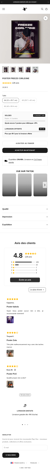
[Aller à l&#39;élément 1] (5, 69)
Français (33, 463)
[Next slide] (45, 185)
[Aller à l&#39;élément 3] (20, 69)
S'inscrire (11, 455)
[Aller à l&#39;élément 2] (13, 69)
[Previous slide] (5, 185)
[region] (25, 412)
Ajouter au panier (25, 143)
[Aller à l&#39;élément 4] (28, 69)
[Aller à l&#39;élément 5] (35, 70)
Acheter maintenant (25, 150)
